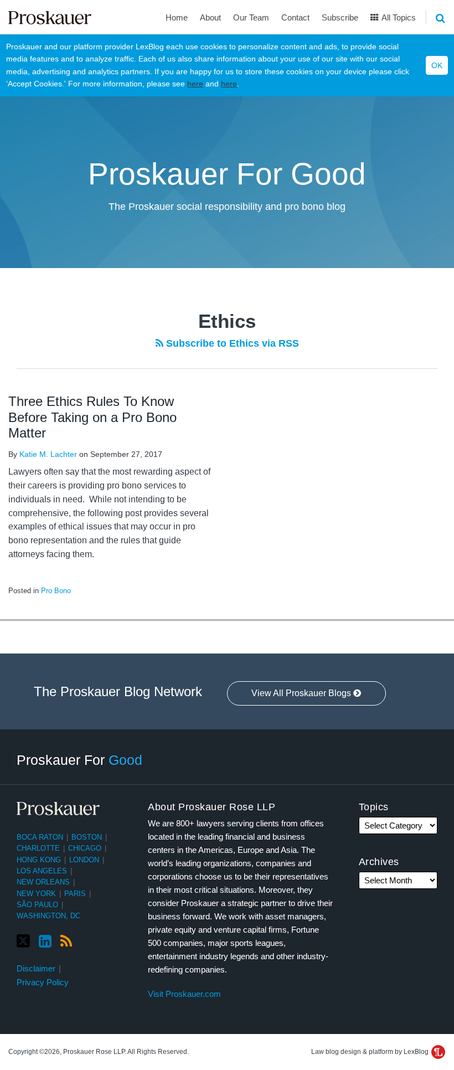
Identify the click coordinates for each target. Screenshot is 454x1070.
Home (177, 17)
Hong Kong (39, 860)
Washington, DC (48, 916)
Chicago (84, 848)
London (84, 860)
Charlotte (38, 848)
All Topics (398, 17)
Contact (295, 17)
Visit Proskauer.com (184, 994)
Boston (86, 837)
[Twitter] (23, 941)
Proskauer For (79, 759)
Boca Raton (40, 837)
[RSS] (66, 941)
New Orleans (43, 882)
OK (436, 65)
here (195, 83)
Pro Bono (56, 591)
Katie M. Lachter (48, 454)
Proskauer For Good (227, 174)
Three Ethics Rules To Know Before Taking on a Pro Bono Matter (92, 417)
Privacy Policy (43, 982)
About (210, 17)
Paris (75, 893)
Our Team (251, 17)
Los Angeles (42, 871)
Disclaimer (36, 968)
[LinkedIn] (45, 941)
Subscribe (340, 17)
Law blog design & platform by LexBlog (370, 1052)
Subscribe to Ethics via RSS (231, 343)
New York (36, 893)
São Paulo (37, 905)
